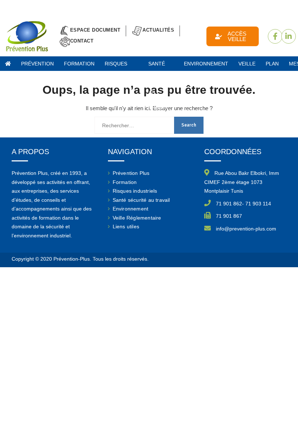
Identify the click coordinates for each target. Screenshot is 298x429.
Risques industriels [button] (121, 66)
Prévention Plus (37, 66)
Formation (125, 182)
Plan (272, 64)
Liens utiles (126, 226)
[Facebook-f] (275, 36)
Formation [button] (79, 64)
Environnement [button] (206, 64)
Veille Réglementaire (137, 218)
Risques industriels (135, 191)
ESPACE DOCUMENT (95, 30)
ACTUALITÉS (158, 30)
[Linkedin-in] (288, 36)
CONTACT (82, 41)
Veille (246, 64)
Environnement (131, 209)
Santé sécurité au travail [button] (161, 66)
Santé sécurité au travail (141, 200)
